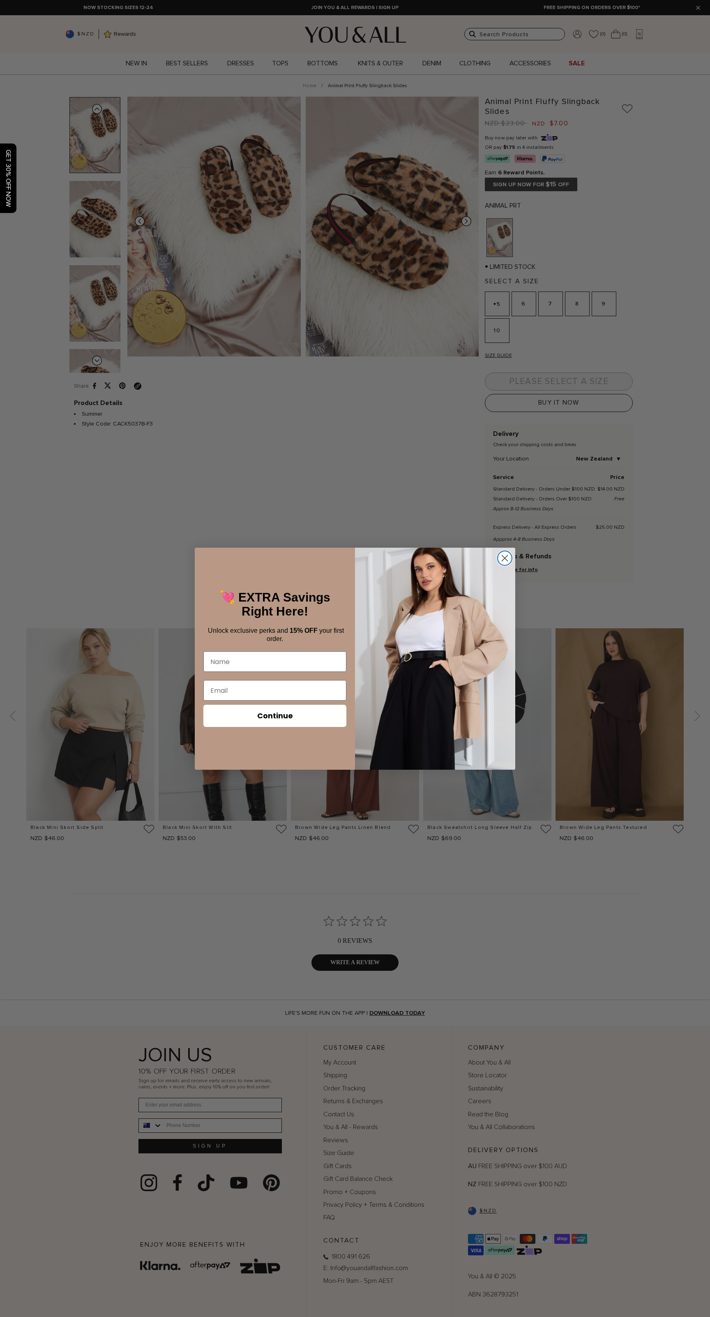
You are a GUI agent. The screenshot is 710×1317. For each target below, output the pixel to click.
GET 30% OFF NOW (8, 178)
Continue (275, 716)
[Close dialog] (505, 558)
